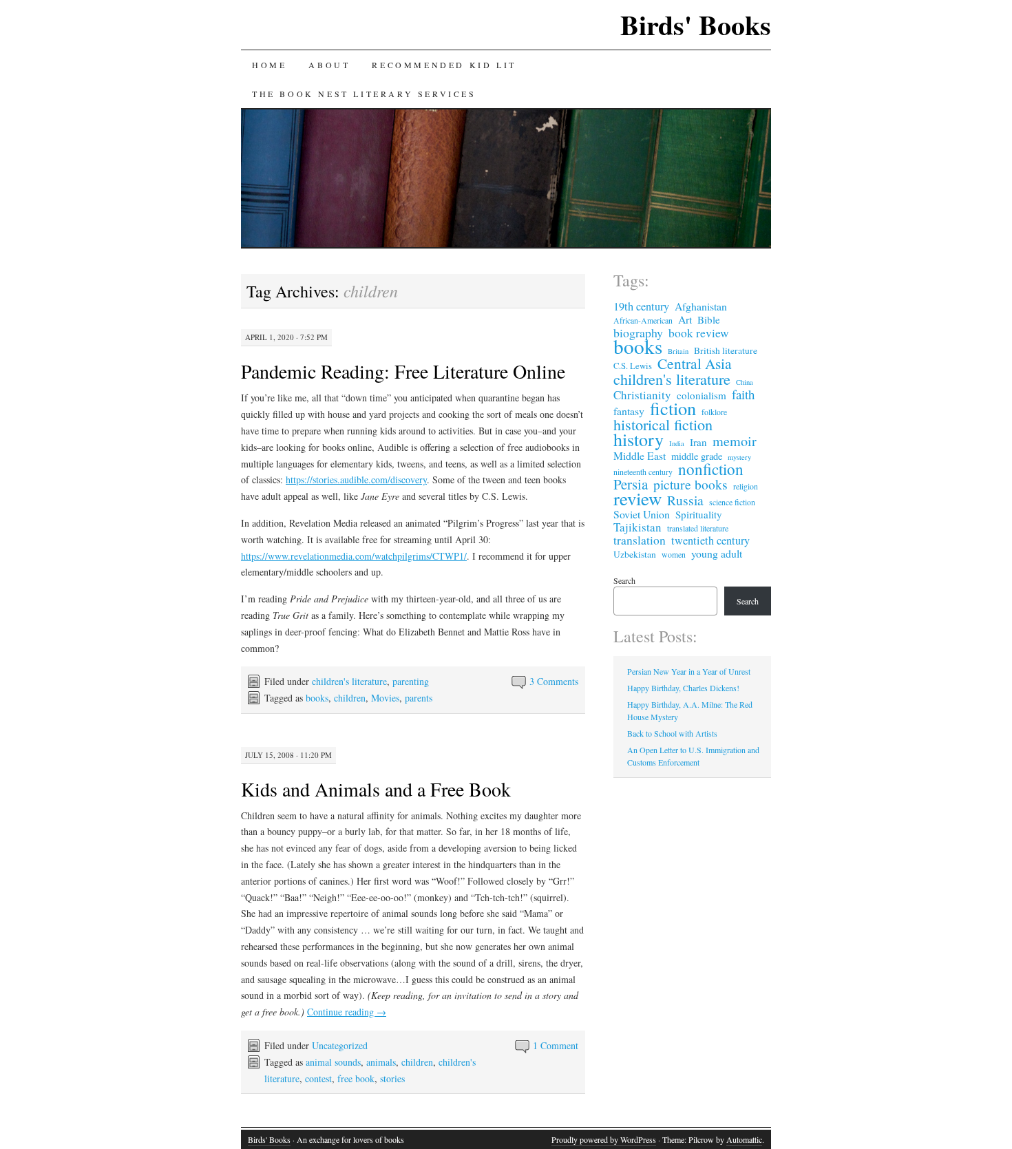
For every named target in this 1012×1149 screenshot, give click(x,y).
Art (685, 319)
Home (269, 64)
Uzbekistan (634, 554)
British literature (725, 350)
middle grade (696, 456)
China (744, 382)
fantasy (628, 411)
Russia (685, 500)
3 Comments (553, 681)
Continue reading (346, 1011)
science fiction (732, 501)
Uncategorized (340, 1045)
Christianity (642, 395)
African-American (643, 320)
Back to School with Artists (672, 733)
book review (698, 333)
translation (639, 540)
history (638, 439)
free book (356, 1078)
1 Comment (555, 1045)
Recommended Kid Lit (444, 64)
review (637, 498)
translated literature (697, 528)
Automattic (744, 1139)
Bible (708, 319)
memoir (735, 441)
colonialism (701, 395)
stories (392, 1078)
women (674, 554)
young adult (716, 553)
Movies (385, 697)
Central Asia (694, 363)
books (317, 697)
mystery (739, 457)
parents (418, 697)
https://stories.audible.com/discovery (356, 479)
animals (381, 1061)
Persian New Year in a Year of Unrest (688, 671)
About (329, 64)
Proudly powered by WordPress (603, 1139)
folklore (714, 411)
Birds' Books (695, 24)
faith (743, 394)
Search (624, 580)
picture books (690, 484)
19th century (641, 306)
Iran (698, 442)
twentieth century (710, 540)
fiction (673, 408)
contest (318, 1078)
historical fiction (663, 424)
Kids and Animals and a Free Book (376, 789)
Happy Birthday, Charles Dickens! (683, 687)
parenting (410, 681)
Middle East (639, 456)
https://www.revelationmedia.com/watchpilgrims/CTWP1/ (354, 555)
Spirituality (698, 514)
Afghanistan (701, 306)
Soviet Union (641, 514)
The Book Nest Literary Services (364, 93)
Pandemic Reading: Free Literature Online (403, 371)
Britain (678, 351)
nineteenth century (643, 471)
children (350, 697)
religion (745, 486)
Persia (630, 484)
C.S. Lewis (632, 366)
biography (638, 332)
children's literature (349, 681)
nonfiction (711, 469)
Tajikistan (637, 527)
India (676, 443)
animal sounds (333, 1061)
